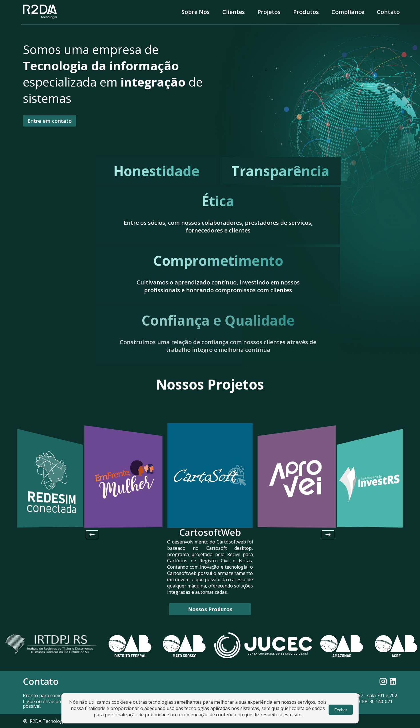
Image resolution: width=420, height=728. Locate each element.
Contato (388, 12)
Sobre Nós (195, 12)
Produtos (306, 12)
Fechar (340, 709)
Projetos (269, 12)
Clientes (233, 12)
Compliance (347, 12)
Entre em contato (49, 120)
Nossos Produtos (210, 609)
